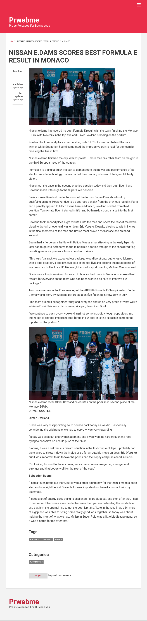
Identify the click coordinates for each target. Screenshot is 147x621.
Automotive (36, 562)
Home (12, 41)
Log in (38, 576)
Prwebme (24, 20)
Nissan (58, 539)
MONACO (47, 539)
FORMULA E (35, 539)
